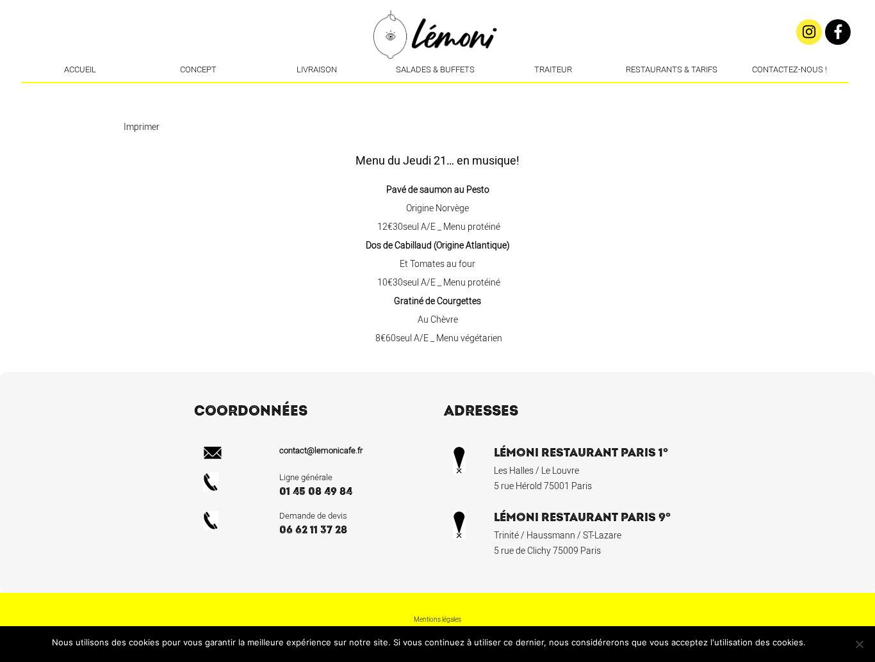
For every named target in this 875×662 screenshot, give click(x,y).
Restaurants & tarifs (671, 69)
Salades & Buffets (435, 69)
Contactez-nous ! (789, 69)
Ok (817, 642)
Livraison (317, 69)
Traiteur (553, 69)
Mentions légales (437, 619)
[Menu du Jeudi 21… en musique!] (455, 93)
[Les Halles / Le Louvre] (436, 93)
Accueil (80, 69)
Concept (198, 69)
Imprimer (141, 127)
